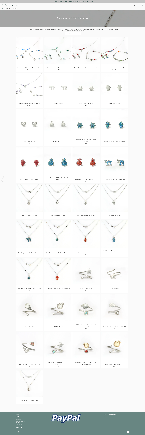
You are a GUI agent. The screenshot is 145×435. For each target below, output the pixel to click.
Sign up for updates (110, 414)
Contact (18, 416)
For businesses (19, 419)
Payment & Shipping (20, 418)
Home (2, 8)
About (17, 414)
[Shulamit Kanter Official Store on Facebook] (16, 431)
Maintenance (19, 424)
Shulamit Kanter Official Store (75, 431)
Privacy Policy (19, 427)
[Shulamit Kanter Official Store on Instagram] (18, 431)
